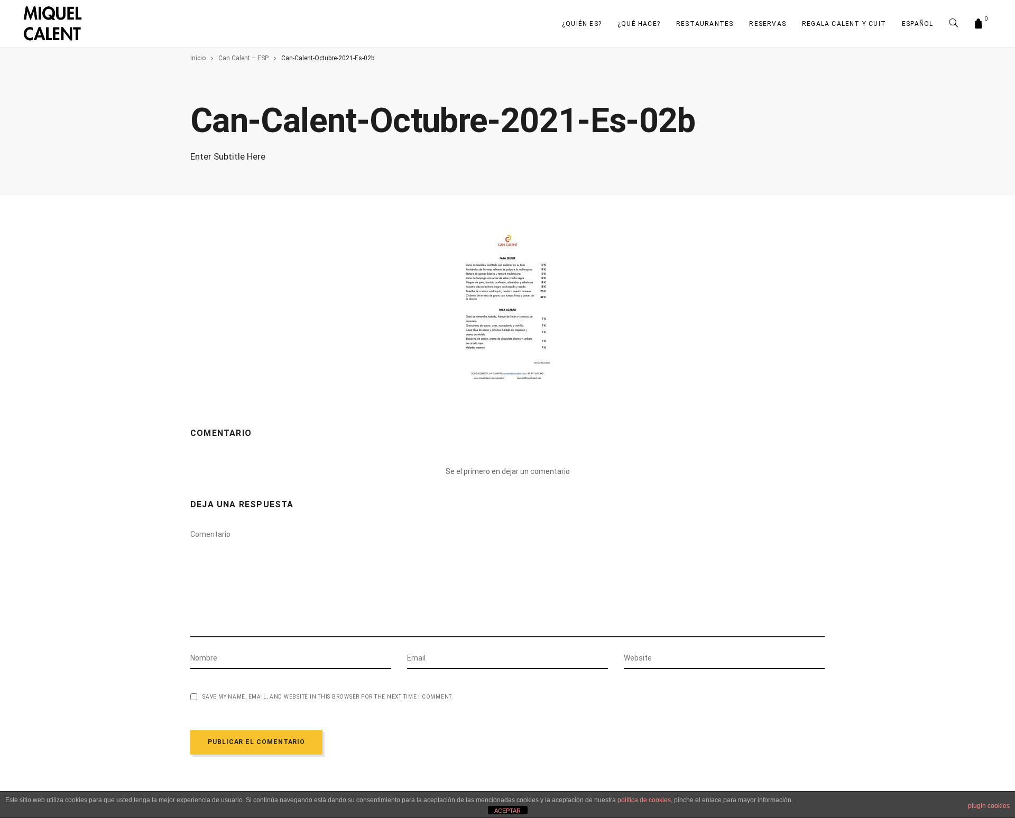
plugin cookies (989, 806)
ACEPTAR (507, 810)
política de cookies (644, 800)
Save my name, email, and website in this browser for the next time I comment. (328, 697)
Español (917, 23)
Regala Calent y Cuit (844, 23)
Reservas (767, 23)
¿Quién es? (582, 23)
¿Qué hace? (638, 23)
